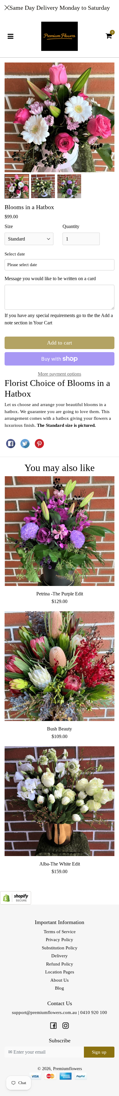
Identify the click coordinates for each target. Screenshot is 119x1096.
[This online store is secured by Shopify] (15, 897)
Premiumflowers (67, 1068)
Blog (59, 988)
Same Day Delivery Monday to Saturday (59, 7)
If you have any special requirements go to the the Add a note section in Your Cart (59, 319)
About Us (59, 980)
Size (9, 226)
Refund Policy (59, 964)
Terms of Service (60, 931)
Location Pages (59, 971)
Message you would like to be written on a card (50, 278)
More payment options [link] (59, 374)
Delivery (59, 955)
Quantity (71, 226)
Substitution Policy (60, 947)
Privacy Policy (59, 939)
